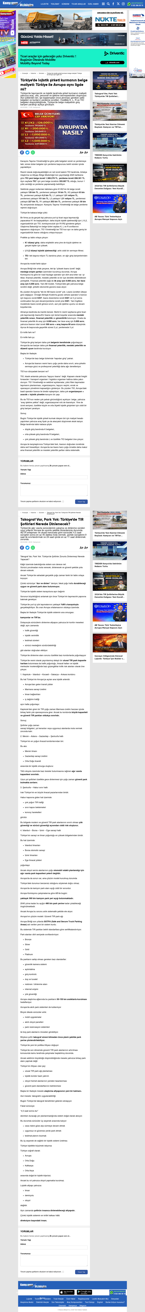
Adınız (23, 474)
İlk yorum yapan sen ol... (60, 466)
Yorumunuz (25, 483)
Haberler (33, 73)
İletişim (26, 1292)
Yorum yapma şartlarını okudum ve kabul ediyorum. (40, 501)
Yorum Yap (81, 502)
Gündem (41, 73)
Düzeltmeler (52, 1292)
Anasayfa (25, 73)
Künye (18, 1292)
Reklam (34, 1292)
